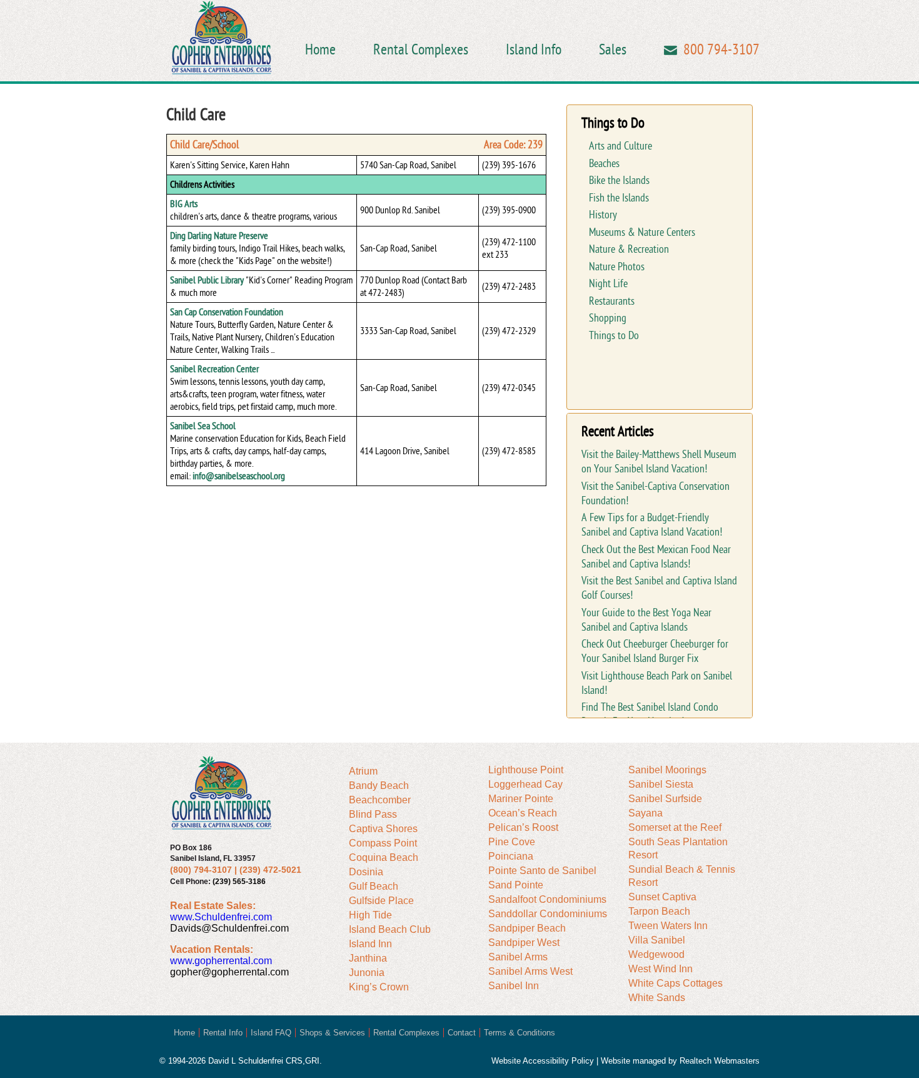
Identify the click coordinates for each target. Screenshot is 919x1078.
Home (320, 50)
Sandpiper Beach (527, 928)
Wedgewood (656, 954)
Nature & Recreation (629, 249)
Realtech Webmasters (720, 1060)
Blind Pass (373, 814)
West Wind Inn (660, 969)
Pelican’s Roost (523, 827)
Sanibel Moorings (667, 770)
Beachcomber (380, 800)
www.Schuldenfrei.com (221, 917)
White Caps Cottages (675, 983)
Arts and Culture (620, 146)
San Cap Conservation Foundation (226, 312)
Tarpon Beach (659, 911)
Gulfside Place (381, 900)
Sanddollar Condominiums (547, 913)
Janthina (368, 958)
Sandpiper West (524, 942)
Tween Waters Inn (668, 925)
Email (670, 50)
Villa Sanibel (656, 940)
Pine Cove (511, 841)
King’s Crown (379, 987)
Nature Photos (617, 266)
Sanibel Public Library (207, 280)
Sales (612, 50)
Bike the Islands (619, 180)
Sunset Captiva (662, 897)
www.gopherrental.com (221, 960)
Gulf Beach (373, 886)
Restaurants (612, 301)
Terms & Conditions (519, 1032)
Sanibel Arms (518, 957)
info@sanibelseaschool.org (239, 476)
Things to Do (614, 335)
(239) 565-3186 (239, 881)
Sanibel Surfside (665, 798)
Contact (462, 1032)
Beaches (604, 163)
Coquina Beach (383, 857)
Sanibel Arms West (530, 971)
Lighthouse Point (525, 770)
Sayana (645, 813)
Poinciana (510, 856)
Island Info (533, 50)
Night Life (608, 283)
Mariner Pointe (520, 798)
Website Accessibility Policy (542, 1060)
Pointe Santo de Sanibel (542, 870)
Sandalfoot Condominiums (547, 899)
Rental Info (223, 1032)
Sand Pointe (515, 885)
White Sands (656, 997)
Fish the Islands (619, 198)
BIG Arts (184, 204)
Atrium (363, 771)
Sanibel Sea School (203, 426)
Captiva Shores (383, 828)
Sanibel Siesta (660, 784)
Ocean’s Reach (522, 813)
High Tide (370, 915)
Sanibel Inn (513, 985)
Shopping (607, 318)
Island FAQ (271, 1032)
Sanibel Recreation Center (214, 369)
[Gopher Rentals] (221, 39)
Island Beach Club (390, 929)
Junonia (366, 972)
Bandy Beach (379, 785)
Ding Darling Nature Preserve (219, 236)
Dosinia (366, 872)
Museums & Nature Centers (642, 232)
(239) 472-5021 (270, 870)
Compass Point (383, 843)
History (603, 214)
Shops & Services (332, 1032)
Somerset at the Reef (674, 827)
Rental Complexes (420, 50)
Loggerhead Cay (525, 784)
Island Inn (370, 943)
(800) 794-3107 (201, 870)
